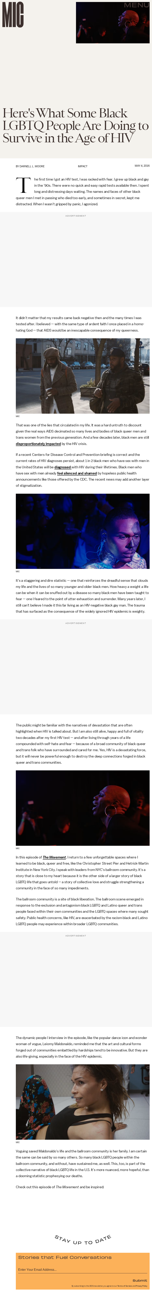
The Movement (54, 857)
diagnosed (62, 467)
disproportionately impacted (38, 444)
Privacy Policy (141, 1286)
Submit (140, 1280)
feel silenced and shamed (77, 473)
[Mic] (13, 15)
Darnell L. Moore (32, 166)
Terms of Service (124, 1286)
